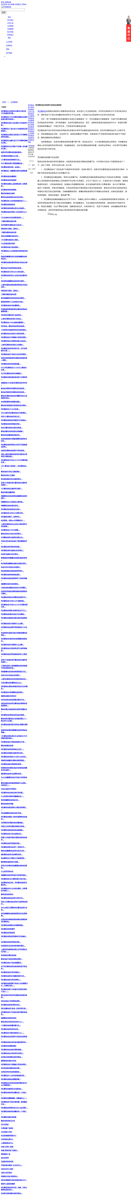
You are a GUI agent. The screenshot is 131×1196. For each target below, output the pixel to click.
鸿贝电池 (31, 146)
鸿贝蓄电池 (41, 111)
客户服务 (9, 53)
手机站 (24, 4)
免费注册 (8, 2)
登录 (2, 2)
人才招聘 (9, 42)
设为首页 (4, 4)
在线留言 (18, 4)
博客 (7, 49)
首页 (4, 102)
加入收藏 (11, 4)
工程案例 (14, 102)
